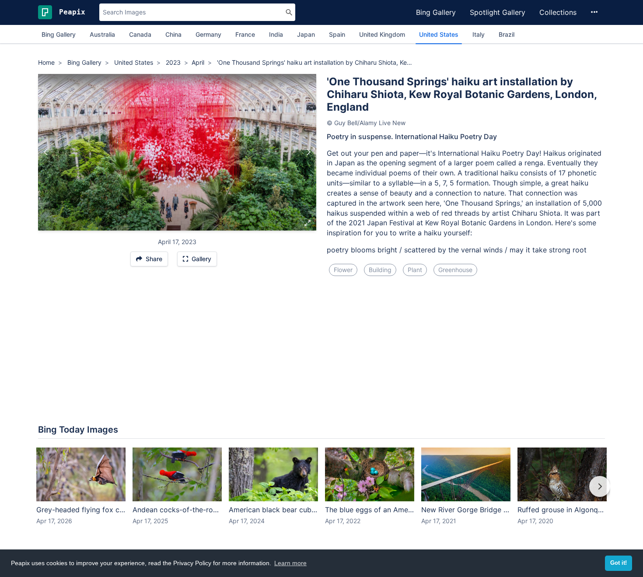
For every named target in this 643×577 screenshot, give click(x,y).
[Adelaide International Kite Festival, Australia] (46, 152)
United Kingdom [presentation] (382, 34)
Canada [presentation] (140, 34)
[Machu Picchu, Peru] (308, 152)
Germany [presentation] (208, 34)
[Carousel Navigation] (321, 492)
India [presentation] (276, 34)
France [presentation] (245, 34)
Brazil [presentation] (506, 34)
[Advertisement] (321, 322)
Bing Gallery (436, 12)
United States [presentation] (438, 34)
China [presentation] (173, 34)
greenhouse (455, 269)
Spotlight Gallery (497, 12)
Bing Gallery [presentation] (59, 34)
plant (415, 269)
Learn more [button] (290, 563)
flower (343, 269)
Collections (558, 12)
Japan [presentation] (306, 34)
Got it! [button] (618, 563)
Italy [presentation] (478, 34)
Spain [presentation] (337, 34)
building (380, 269)
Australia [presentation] (102, 34)
